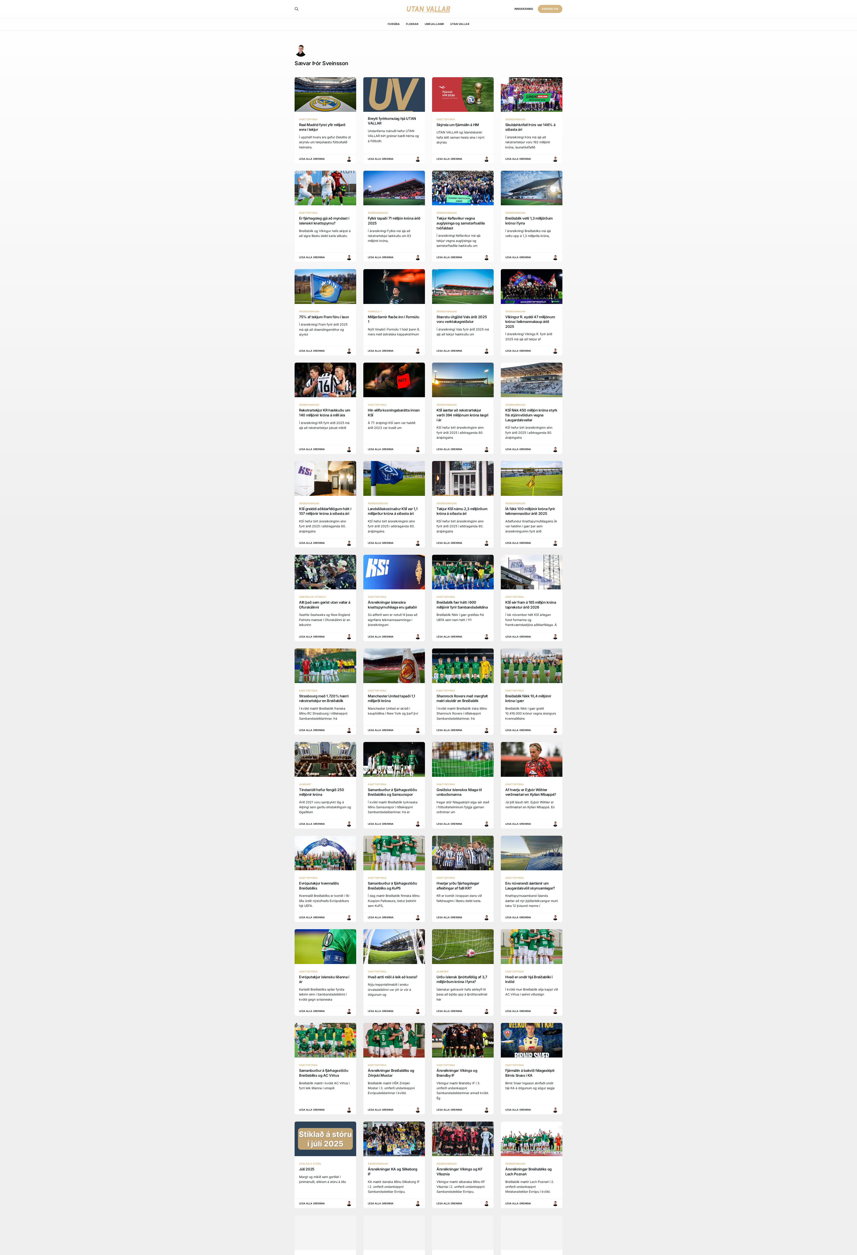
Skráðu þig (550, 8)
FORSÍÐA (393, 24)
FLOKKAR (412, 24)
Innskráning (523, 8)
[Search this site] (296, 9)
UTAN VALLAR (459, 24)
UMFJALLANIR (434, 24)
